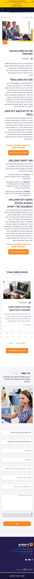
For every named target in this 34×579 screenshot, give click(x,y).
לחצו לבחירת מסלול (17, 5)
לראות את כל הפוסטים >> (17, 351)
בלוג (25, 12)
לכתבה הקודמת (25, 17)
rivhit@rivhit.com (23, 554)
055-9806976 (14, 551)
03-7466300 (18, 549)
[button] (20, 343)
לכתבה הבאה (11, 17)
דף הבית (30, 12)
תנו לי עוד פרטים (17, 576)
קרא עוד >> (27, 325)
